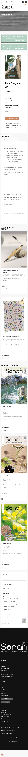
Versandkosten (18, 95)
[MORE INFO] (5, 358)
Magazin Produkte (14, 127)
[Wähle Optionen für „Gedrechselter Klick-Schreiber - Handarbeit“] (2, 291)
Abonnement (6, 588)
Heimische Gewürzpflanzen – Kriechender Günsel (11, 727)
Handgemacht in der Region (9, 601)
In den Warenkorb (12, 118)
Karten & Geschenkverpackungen (10, 604)
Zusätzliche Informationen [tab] (9, 140)
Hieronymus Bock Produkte (6, 2)
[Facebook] (23, 2)
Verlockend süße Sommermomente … (8, 730)
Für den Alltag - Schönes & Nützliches (11, 598)
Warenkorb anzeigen (19, 40)
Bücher (4, 596)
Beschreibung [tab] (5, 136)
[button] (2, 358)
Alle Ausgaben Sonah (15, 125)
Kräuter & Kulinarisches (8, 606)
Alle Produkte (6, 593)
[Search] (24, 579)
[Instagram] (26, 2)
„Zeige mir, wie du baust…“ (6, 733)
